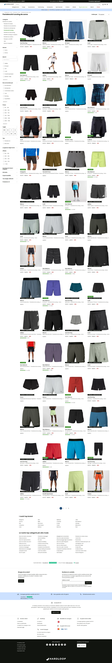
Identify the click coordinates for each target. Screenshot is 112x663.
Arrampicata (50, 7)
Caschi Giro (78, 538)
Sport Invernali (59, 7)
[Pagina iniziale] (3, 12)
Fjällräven (59, 519)
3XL (15, 133)
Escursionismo (31, 7)
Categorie (5, 19)
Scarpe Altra (78, 547)
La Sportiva (21, 525)
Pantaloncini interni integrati (8, 169)
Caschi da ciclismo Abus (80, 550)
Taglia (4, 127)
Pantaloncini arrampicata (9, 28)
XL (7, 133)
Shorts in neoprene (8, 43)
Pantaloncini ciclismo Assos (81, 536)
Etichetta (5, 172)
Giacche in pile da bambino (63, 538)
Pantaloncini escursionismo (10, 25)
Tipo (4, 138)
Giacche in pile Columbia (62, 547)
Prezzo (4, 104)
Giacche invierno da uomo (25, 541)
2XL (11, 133)
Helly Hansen (41, 525)
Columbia (59, 521)
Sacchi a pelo (22, 552)
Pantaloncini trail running (9, 32)
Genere (4, 47)
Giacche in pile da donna (24, 539)
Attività (74, 7)
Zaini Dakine (59, 552)
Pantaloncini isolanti (8, 23)
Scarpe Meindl (60, 550)
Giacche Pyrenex (60, 543)
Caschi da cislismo (42, 550)
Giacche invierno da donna (25, 536)
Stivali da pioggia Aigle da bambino (64, 539)
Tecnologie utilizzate (8, 178)
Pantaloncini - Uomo (16, 12)
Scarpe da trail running (43, 543)
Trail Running (41, 7)
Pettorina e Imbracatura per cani (82, 541)
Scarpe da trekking (42, 541)
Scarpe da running (42, 545)
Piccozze (40, 539)
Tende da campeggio (24, 547)
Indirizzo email (65, 580)
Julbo (76, 519)
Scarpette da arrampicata (44, 547)
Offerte (98, 7)
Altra (39, 519)
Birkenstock (78, 525)
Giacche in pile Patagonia (62, 541)
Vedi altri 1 (5, 101)
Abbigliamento (15, 7)
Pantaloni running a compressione (11, 34)
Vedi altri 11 (5, 79)
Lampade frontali (23, 550)
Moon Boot (40, 523)
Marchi (92, 7)
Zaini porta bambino (42, 552)
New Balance (78, 521)
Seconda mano (83, 7)
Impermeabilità (7, 175)
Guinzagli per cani (79, 543)
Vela (5, 41)
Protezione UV (6, 181)
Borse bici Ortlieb (79, 545)
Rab (20, 523)
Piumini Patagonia (79, 552)
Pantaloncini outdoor (7, 21)
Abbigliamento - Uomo (8, 12)
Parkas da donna (23, 538)
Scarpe (23, 7)
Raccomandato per (8, 82)
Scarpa (58, 523)
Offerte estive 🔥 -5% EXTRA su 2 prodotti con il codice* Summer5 (56, 9)
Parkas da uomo (22, 543)
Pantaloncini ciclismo (8, 36)
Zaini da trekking (41, 538)
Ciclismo (67, 7)
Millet (39, 521)
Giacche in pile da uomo (24, 545)
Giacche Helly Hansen (62, 545)
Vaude (58, 525)
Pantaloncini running (8, 30)
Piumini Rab (78, 539)
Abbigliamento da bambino (63, 536)
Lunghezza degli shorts (9, 147)
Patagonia (21, 519)
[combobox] (10, 59)
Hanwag (77, 523)
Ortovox (21, 521)
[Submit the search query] (99, 4)
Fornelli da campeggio (43, 536)
